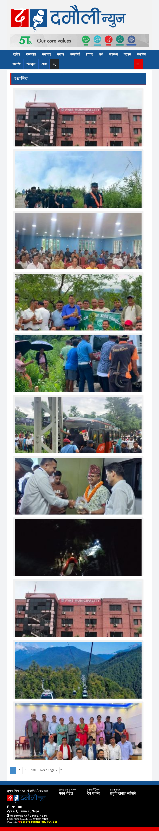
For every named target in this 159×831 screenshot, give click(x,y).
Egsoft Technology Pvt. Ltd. (39, 821)
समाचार (46, 54)
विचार (89, 54)
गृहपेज (16, 54)
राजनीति (31, 54)
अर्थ (101, 54)
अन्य (44, 64)
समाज (60, 54)
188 (33, 770)
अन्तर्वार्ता (75, 54)
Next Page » (48, 770)
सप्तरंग (17, 64)
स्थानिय (141, 54)
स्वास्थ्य (113, 54)
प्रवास (127, 54)
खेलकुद (31, 64)
